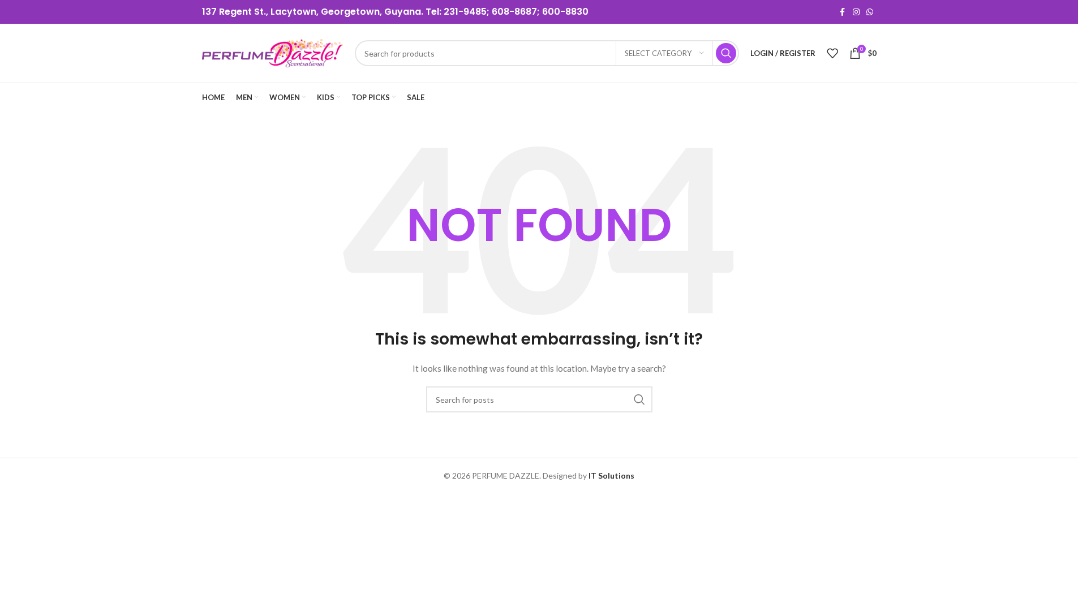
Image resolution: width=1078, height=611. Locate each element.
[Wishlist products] (832, 53)
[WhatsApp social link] (870, 12)
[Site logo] (272, 52)
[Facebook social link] (842, 12)
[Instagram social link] (856, 12)
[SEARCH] (726, 53)
